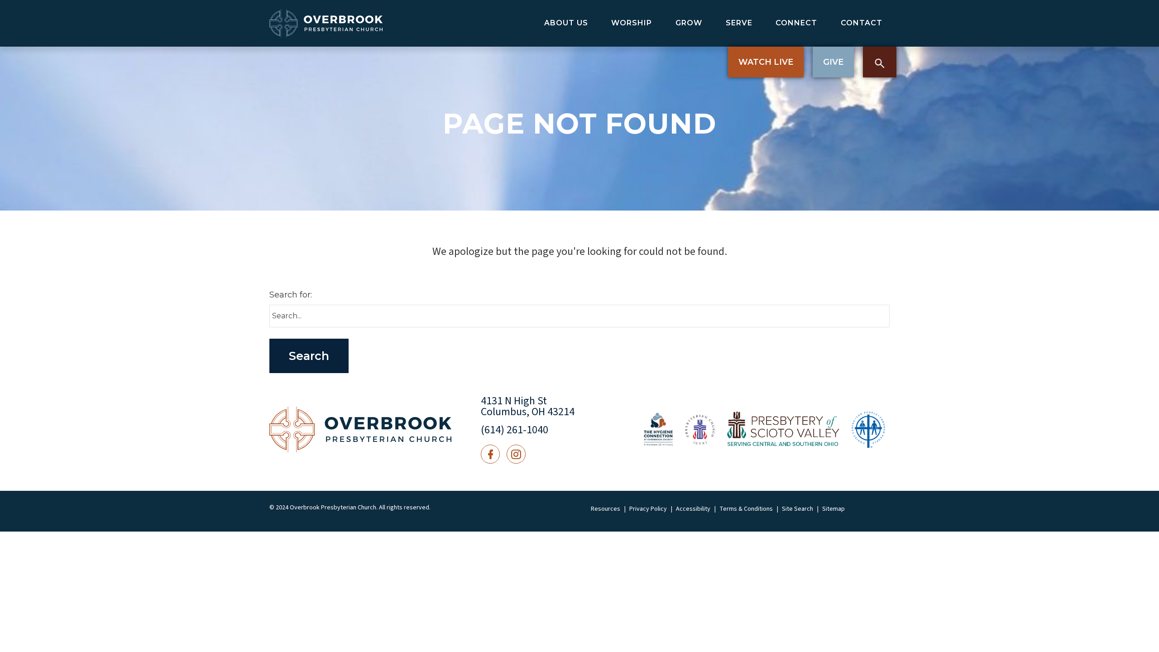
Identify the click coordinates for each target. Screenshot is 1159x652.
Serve (739, 23)
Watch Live (765, 62)
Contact (861, 23)
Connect (796, 23)
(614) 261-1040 (514, 430)
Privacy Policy (648, 509)
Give (833, 62)
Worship (631, 23)
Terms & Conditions (746, 509)
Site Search (797, 509)
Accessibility (693, 509)
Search (879, 62)
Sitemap (833, 509)
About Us (566, 23)
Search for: (290, 295)
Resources (605, 509)
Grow (688, 23)
